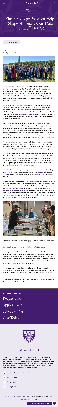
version (15, 280)
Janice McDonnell (40, 172)
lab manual (20, 270)
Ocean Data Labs (24, 93)
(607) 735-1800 (12, 377)
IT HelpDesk (11, 386)
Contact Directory (13, 382)
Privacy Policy (26, 396)
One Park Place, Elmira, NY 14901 (18, 373)
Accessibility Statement (16, 396)
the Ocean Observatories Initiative (27, 114)
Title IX (7, 396)
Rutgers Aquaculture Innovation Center (15, 190)
